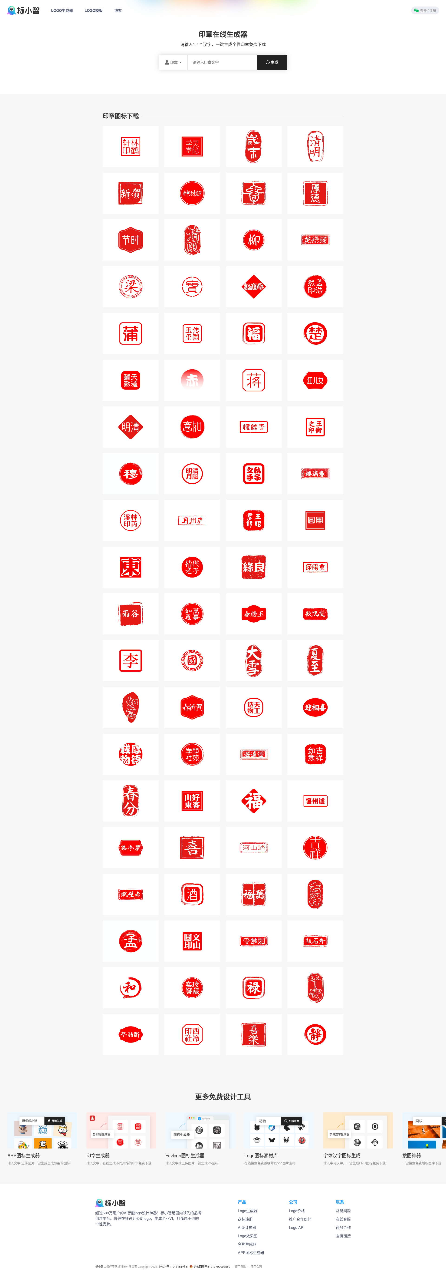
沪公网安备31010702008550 (211, 1266)
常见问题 (343, 1210)
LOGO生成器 (62, 10)
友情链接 (343, 1235)
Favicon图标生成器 (184, 1155)
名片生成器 (247, 1244)
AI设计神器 (247, 1227)
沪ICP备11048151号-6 (173, 1266)
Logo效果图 (247, 1235)
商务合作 (343, 1227)
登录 (428, 10)
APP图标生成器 (23, 1155)
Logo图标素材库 (261, 1155)
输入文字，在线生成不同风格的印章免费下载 (118, 1163)
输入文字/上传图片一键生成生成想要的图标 (38, 1163)
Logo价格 (297, 1210)
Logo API (296, 1227)
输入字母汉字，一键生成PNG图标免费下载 (354, 1163)
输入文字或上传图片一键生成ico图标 (191, 1163)
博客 (118, 10)
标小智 (99, 1266)
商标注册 (245, 1219)
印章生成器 (98, 1155)
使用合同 (256, 1266)
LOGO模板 (94, 10)
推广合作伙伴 (300, 1219)
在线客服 (343, 1219)
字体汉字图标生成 (342, 1155)
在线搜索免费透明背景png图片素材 (269, 1163)
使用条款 (240, 1266)
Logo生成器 (247, 1210)
